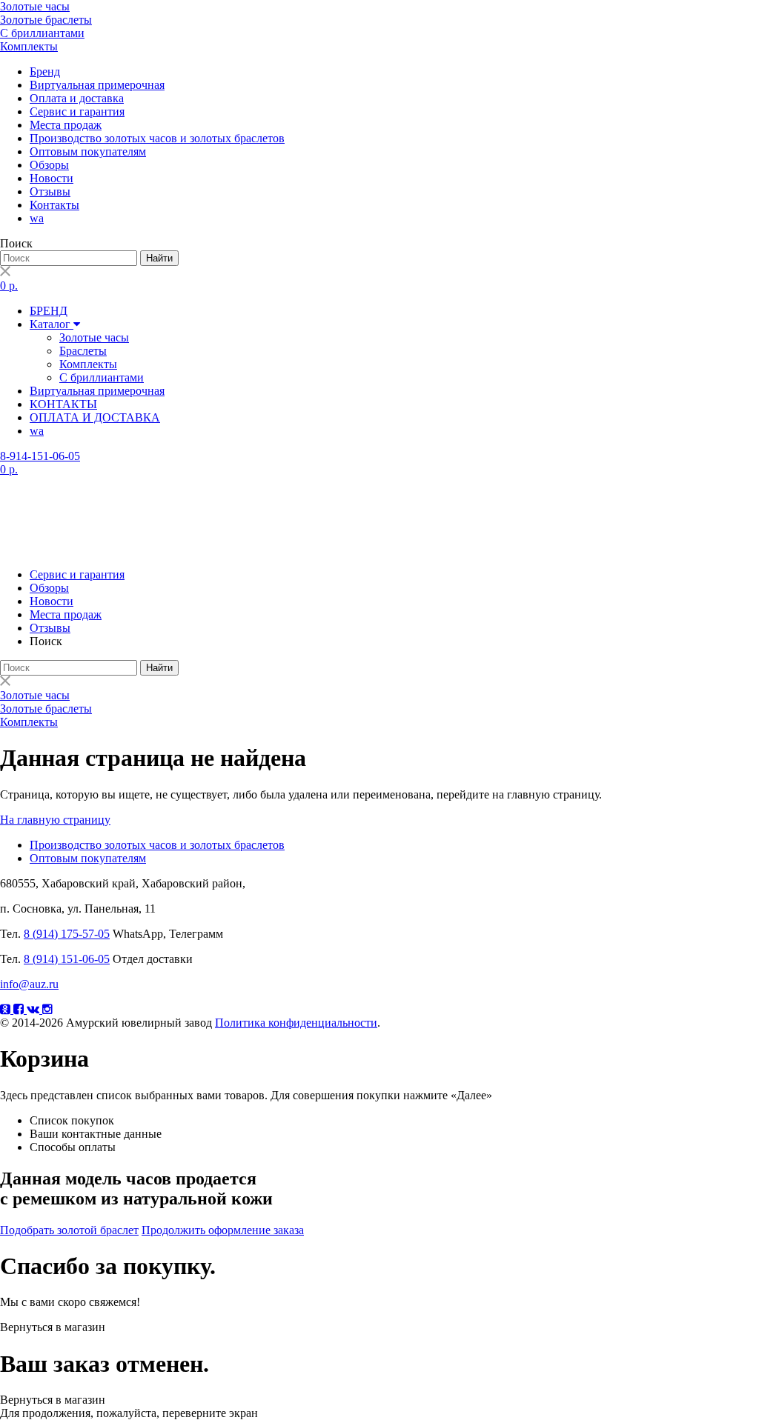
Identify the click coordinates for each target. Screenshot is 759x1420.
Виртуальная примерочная (97, 85)
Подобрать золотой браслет (69, 1230)
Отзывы (50, 191)
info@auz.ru (29, 984)
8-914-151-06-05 (40, 456)
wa (37, 218)
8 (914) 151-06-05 (67, 959)
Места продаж (66, 125)
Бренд (45, 71)
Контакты (54, 205)
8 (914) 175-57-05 (67, 933)
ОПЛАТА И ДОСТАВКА (95, 417)
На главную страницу (55, 819)
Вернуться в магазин (52, 1327)
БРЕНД (48, 310)
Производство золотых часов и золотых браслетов (157, 138)
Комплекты (29, 46)
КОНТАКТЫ (63, 404)
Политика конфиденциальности (296, 1022)
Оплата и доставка (77, 98)
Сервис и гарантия (77, 111)
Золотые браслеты (46, 19)
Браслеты (83, 350)
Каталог (51, 324)
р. (9, 285)
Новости (51, 178)
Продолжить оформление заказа (223, 1230)
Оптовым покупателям (88, 151)
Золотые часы (35, 6)
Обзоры (49, 165)
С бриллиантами (42, 33)
